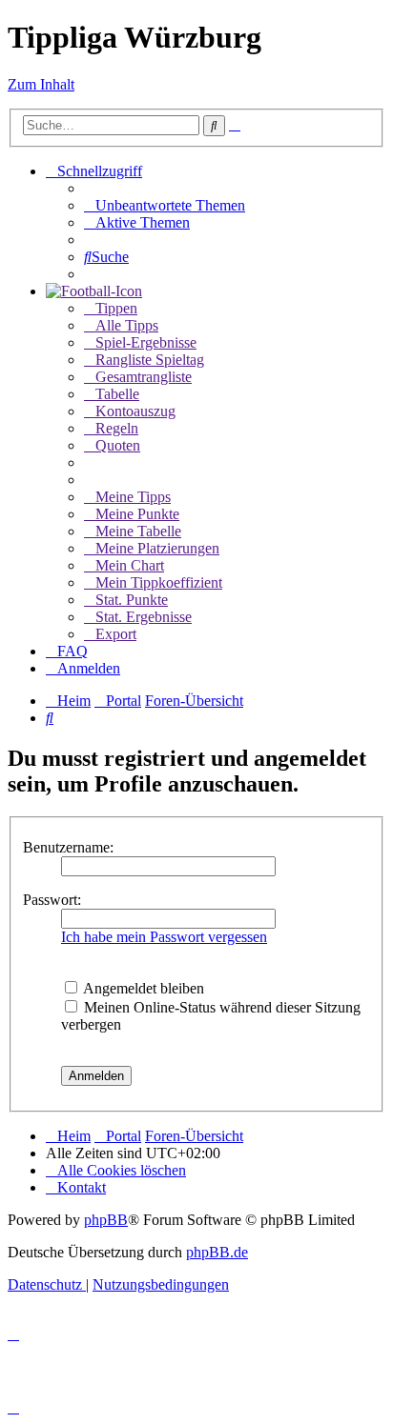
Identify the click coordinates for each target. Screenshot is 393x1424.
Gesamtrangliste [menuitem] (143, 377)
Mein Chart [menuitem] (129, 565)
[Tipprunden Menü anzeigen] (94, 291)
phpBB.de (217, 1252)
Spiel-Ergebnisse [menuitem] (145, 342)
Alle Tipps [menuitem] (126, 325)
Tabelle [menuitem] (117, 394)
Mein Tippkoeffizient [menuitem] (158, 582)
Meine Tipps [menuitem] (133, 497)
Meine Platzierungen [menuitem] (157, 548)
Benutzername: (68, 847)
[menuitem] (164, 205)
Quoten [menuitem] (117, 445)
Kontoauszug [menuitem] (135, 411)
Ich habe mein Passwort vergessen (164, 937)
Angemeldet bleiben (142, 988)
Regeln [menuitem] (116, 428)
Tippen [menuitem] (116, 308)
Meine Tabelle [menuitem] (138, 531)
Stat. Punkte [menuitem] (131, 600)
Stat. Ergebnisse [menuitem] (143, 617)
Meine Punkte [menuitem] (137, 514)
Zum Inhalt (41, 84)
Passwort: (52, 900)
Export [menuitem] (115, 634)
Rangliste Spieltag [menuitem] (149, 359)
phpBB (106, 1220)
